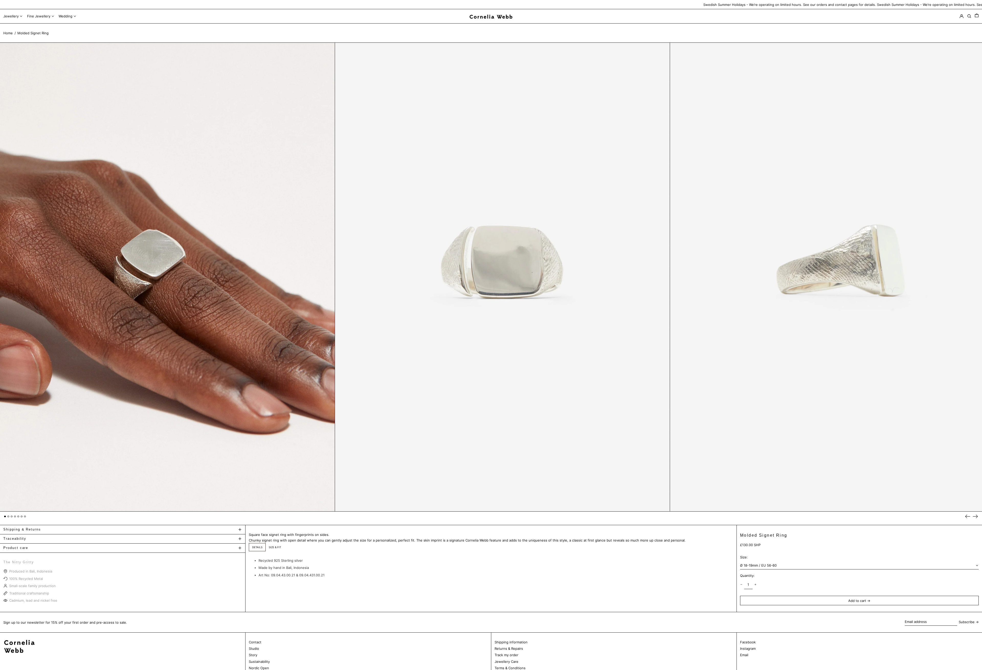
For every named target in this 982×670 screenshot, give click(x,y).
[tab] (257, 547)
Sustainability (259, 662)
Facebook (748, 642)
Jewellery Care (506, 662)
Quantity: (747, 576)
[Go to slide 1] (5, 516)
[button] (977, 16)
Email (744, 655)
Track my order (506, 655)
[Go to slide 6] (22, 516)
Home (8, 33)
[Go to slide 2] (8, 516)
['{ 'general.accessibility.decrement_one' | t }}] (741, 585)
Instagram (748, 648)
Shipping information (511, 642)
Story (253, 655)
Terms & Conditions (510, 668)
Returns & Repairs (509, 648)
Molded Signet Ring (33, 33)
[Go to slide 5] (18, 516)
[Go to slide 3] (12, 516)
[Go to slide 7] (25, 516)
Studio (254, 648)
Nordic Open (259, 668)
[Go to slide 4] (15, 516)
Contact (255, 642)
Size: (744, 557)
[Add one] (755, 585)
